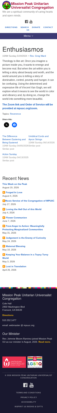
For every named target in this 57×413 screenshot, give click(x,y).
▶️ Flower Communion (14, 217)
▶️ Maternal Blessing (13, 246)
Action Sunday (9, 154)
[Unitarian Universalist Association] (14, 362)
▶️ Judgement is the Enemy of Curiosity (24, 238)
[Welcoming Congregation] (35, 362)
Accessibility (28, 402)
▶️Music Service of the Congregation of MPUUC (28, 200)
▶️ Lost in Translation (14, 266)
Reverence (15, 114)
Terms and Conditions (28, 393)
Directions (11, 27)
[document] (28, 161)
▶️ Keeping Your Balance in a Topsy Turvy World (25, 256)
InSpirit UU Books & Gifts (29, 406)
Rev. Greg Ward (38, 56)
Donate (36, 27)
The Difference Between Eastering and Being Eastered (14, 139)
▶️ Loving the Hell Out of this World (21, 209)
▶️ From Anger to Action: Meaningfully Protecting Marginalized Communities (23, 228)
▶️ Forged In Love (12, 192)
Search (25, 27)
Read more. (44, 342)
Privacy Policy (29, 397)
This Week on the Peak (14, 184)
